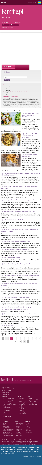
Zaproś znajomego (7, 430)
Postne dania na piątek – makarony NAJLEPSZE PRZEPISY (31, 115)
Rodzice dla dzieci (7, 416)
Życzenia (28, 430)
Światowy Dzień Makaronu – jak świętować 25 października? (31, 135)
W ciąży (18, 426)
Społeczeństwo (32, 401)
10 (20, 341)
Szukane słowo (7, 75)
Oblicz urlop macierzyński (9, 404)
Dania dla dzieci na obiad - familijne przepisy (17, 307)
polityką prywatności (7, 453)
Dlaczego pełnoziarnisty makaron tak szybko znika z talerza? (22, 200)
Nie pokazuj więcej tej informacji (31, 456)
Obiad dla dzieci (8, 325)
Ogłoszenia (21, 398)
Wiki (7, 92)
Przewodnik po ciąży (8, 400)
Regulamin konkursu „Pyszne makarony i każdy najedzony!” (22, 275)
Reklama (5, 424)
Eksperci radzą (22, 401)
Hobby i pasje (32, 403)
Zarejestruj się (15, 24)
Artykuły (8, 90)
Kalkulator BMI (6, 410)
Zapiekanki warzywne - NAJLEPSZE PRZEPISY (17, 297)
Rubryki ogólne (22, 403)
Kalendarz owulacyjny (8, 398)
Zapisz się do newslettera (8, 27)
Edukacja (5, 413)
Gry (4, 412)
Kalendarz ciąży (7, 401)
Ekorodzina (21, 400)
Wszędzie (8, 86)
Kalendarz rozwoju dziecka (9, 409)
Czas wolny (19, 435)
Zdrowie (18, 432)
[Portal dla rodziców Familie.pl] (12, 14)
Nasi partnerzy (6, 432)
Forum (7, 88)
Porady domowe (22, 413)
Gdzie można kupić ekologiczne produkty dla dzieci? (19, 314)
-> (24, 341)
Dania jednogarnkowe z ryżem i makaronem (17, 241)
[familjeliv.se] (39, 2)
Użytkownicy (22, 412)
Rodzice (21, 407)
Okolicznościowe (33, 404)
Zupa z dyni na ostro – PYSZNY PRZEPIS (16, 309)
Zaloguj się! (6, 24)
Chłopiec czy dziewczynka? (9, 406)
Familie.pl (3, 110)
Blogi (7, 94)
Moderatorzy (6, 427)
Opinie (30, 398)
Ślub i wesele (22, 404)
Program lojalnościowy (8, 429)
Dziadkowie (21, 409)
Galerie (28, 427)
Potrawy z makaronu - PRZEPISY (13, 220)
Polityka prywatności (8, 435)
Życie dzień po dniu (33, 400)
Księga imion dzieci (7, 407)
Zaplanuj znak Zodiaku (8, 418)
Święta (17, 430)
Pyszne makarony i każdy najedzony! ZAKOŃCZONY (19, 211)
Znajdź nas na (31, 2)
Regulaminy (6, 426)
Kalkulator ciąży (7, 403)
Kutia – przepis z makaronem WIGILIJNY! (16, 249)
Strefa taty (21, 410)
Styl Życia (18, 433)
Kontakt (5, 423)
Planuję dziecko (22, 406)
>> (27, 341)
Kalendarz (5, 415)
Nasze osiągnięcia (7, 433)
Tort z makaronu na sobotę (12, 257)
